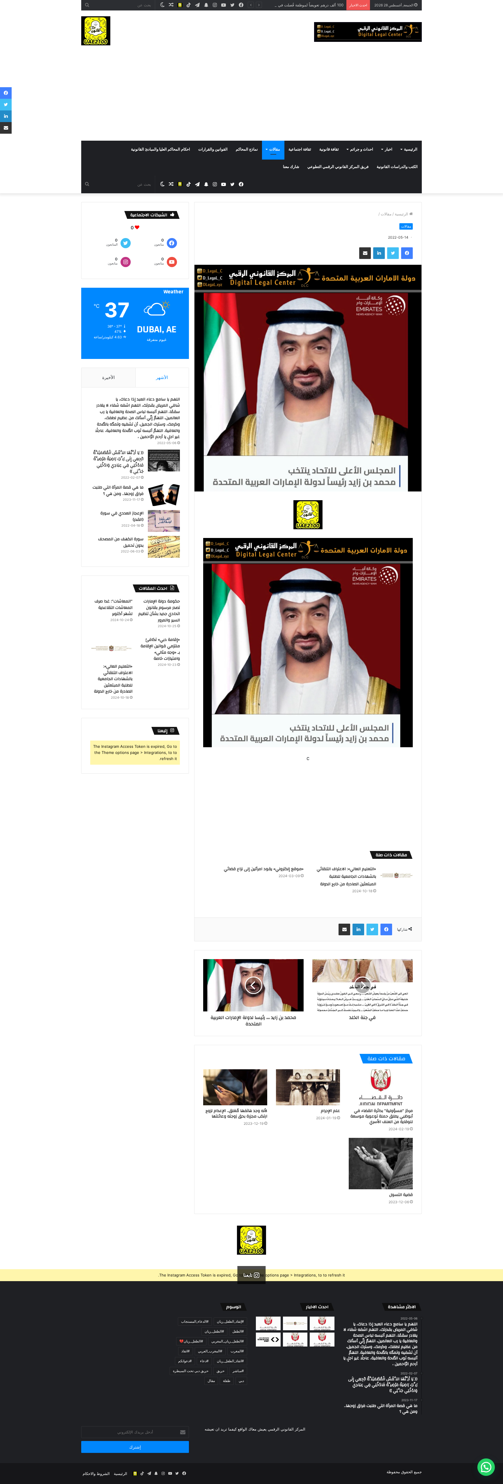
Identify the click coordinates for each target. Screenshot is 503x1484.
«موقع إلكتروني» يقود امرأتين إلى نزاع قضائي (264, 869)
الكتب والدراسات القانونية (397, 167)
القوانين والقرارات (213, 149)
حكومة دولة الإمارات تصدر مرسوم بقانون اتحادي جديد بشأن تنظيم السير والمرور (159, 611)
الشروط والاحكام (96, 1473)
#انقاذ (185, 1351)
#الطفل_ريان (214, 1331)
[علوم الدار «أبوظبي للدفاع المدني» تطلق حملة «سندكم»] (268, 1340)
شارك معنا (291, 167)
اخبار (388, 149)
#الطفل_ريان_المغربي (227, 1341)
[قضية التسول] (381, 1163)
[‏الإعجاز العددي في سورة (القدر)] (164, 521)
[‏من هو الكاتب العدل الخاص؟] (322, 1340)
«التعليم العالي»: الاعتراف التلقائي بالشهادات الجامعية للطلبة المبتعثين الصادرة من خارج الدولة (346, 876)
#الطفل (238, 1331)
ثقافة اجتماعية (299, 149)
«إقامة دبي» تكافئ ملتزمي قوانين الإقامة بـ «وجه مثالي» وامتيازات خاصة (160, 649)
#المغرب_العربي (210, 1351)
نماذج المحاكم (247, 149)
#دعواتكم (185, 1361)
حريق (220, 1371)
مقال (211, 1380)
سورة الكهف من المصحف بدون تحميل (121, 542)
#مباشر (238, 1371)
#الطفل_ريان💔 (191, 1341)
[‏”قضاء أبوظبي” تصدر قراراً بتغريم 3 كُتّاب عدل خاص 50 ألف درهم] (295, 1340)
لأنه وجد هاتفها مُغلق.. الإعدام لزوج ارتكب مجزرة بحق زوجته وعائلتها (236, 1113)
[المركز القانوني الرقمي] (368, 32)
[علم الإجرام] (308, 1087)
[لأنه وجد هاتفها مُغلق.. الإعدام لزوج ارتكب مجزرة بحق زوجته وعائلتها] (235, 1087)
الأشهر (162, 377)
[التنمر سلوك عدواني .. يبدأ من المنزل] (268, 1324)
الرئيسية (410, 149)
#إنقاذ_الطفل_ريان (230, 1321)
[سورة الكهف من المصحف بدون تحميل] (164, 547)
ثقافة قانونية (329, 149)
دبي (241, 1380)
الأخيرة (108, 377)
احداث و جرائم (361, 149)
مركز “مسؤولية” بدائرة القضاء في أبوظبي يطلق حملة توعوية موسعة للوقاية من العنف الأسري (381, 1116)
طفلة (227, 1380)
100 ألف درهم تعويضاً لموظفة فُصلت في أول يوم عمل (299, 5)
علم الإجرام (330, 1111)
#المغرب (237, 1351)
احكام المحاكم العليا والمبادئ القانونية (160, 149)
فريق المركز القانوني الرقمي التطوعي (338, 167)
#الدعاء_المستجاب (195, 1321)
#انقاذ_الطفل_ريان (230, 1361)
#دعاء (204, 1361)
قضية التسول (401, 1195)
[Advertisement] (251, 97)
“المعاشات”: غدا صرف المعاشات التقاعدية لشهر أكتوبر (113, 608)
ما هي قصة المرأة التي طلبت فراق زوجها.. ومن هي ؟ (118, 491)
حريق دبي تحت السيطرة (190, 1371)
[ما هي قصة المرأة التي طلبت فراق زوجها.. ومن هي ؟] (164, 495)
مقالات (274, 149)
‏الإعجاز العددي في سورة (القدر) (122, 516)
